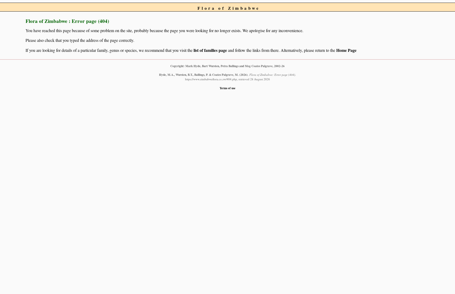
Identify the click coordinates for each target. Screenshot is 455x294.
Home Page (346, 50)
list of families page (210, 50)
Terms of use (227, 88)
